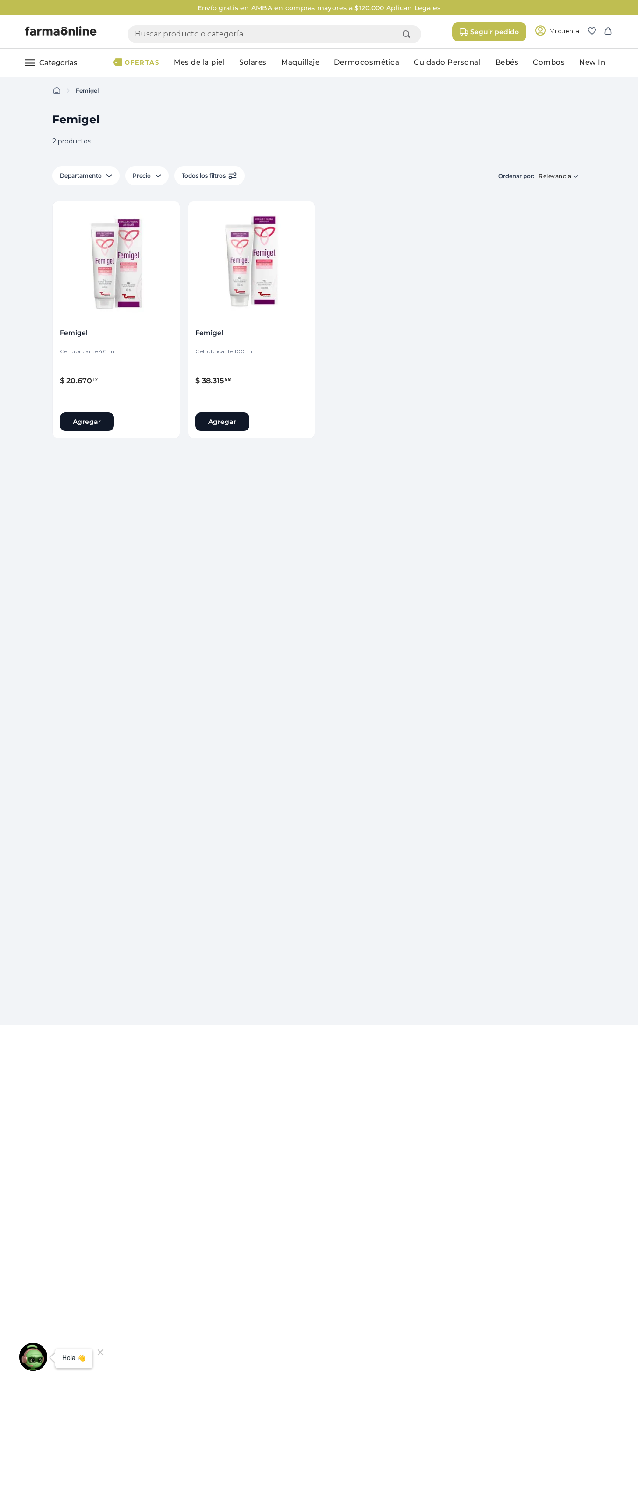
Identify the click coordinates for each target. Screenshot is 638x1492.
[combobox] (274, 34)
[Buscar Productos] (408, 34)
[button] (595, 31)
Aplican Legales (413, 8)
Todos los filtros (204, 175)
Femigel (87, 90)
